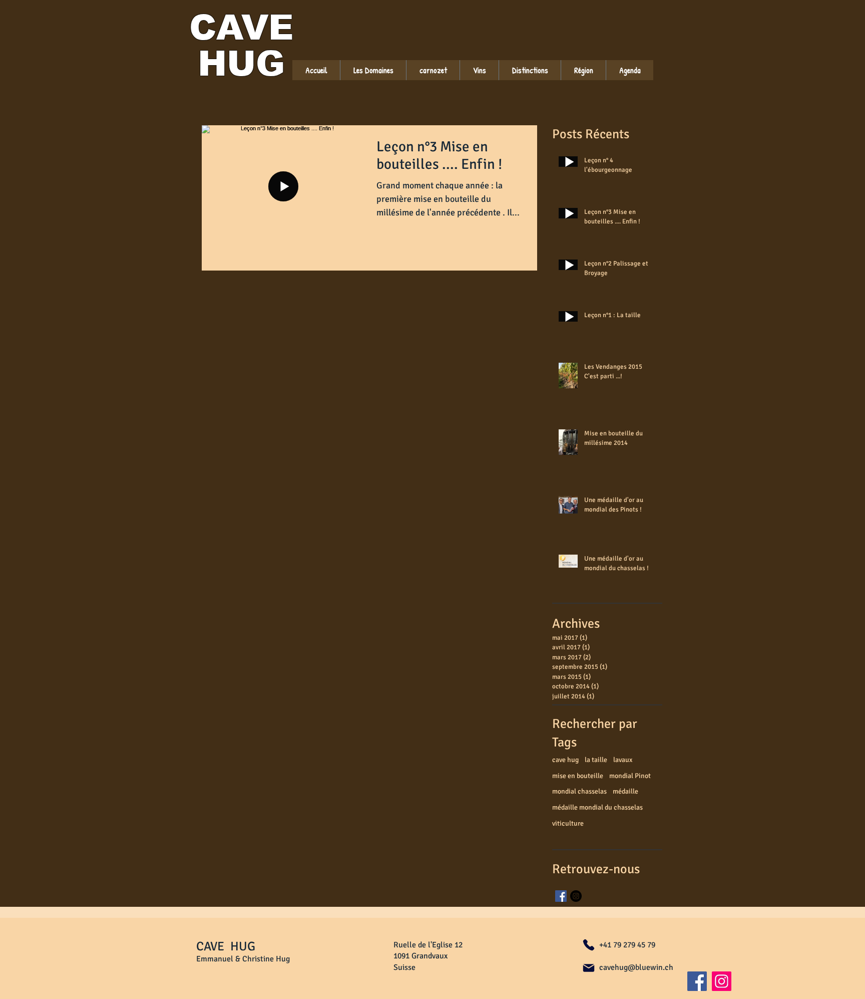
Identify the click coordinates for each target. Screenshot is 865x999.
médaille (625, 791)
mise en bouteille (577, 776)
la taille (596, 760)
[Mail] (588, 967)
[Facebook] (697, 981)
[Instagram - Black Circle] (576, 896)
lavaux (622, 760)
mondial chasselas (579, 791)
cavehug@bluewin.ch (636, 967)
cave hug (565, 760)
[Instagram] (721, 981)
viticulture (568, 823)
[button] (479, 70)
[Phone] (588, 944)
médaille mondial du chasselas (597, 807)
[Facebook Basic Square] (561, 896)
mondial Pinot (630, 776)
